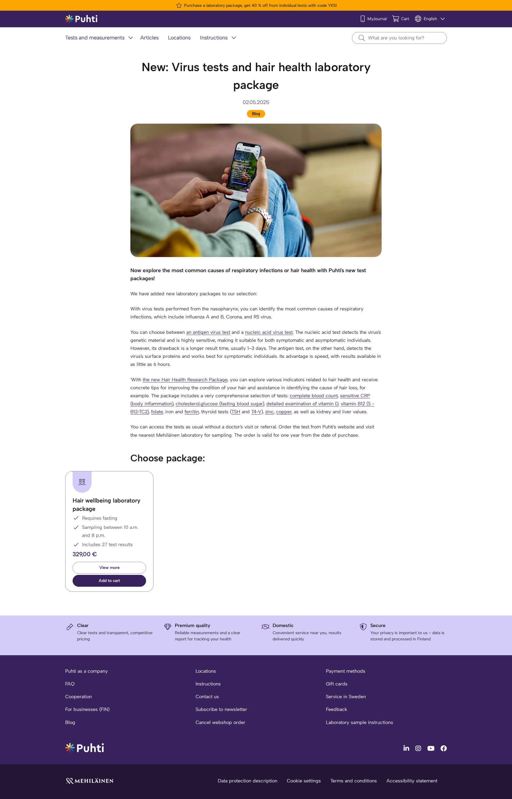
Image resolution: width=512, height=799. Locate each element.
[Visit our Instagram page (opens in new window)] (419, 748)
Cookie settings (304, 781)
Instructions (208, 684)
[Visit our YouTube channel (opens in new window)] (431, 748)
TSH (235, 411)
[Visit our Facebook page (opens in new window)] (444, 748)
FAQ (70, 684)
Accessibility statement (411, 781)
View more (109, 567)
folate (157, 411)
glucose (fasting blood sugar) (232, 403)
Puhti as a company (86, 671)
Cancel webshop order (220, 722)
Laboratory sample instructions (359, 722)
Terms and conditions (353, 781)
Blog (256, 113)
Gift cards (337, 684)
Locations (206, 671)
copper (284, 411)
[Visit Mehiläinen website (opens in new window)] (89, 780)
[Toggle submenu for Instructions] (234, 37)
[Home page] (81, 19)
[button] (109, 581)
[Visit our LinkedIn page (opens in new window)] (407, 748)
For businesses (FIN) (87, 709)
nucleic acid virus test (269, 332)
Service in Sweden (346, 696)
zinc (269, 411)
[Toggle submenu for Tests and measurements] (130, 37)
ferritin (192, 411)
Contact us (207, 696)
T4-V (256, 411)
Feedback (336, 709)
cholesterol (188, 403)
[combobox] (399, 38)
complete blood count (314, 395)
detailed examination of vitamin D (302, 403)
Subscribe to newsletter (221, 709)
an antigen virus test (208, 332)
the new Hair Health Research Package (185, 379)
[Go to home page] (84, 747)
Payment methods (345, 671)
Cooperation (78, 696)
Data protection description (247, 781)
